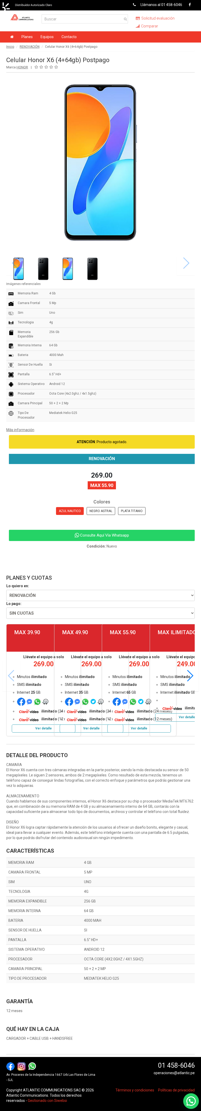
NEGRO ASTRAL (101, 511)
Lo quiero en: (17, 586)
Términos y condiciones (134, 1090)
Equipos (47, 37)
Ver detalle (43, 728)
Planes (27, 37)
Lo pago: (13, 604)
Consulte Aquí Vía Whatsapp (104, 535)
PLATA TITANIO (132, 511)
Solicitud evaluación (158, 18)
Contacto (69, 37)
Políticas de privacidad (176, 1090)
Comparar (149, 26)
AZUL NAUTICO (70, 511)
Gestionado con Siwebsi (47, 1100)
